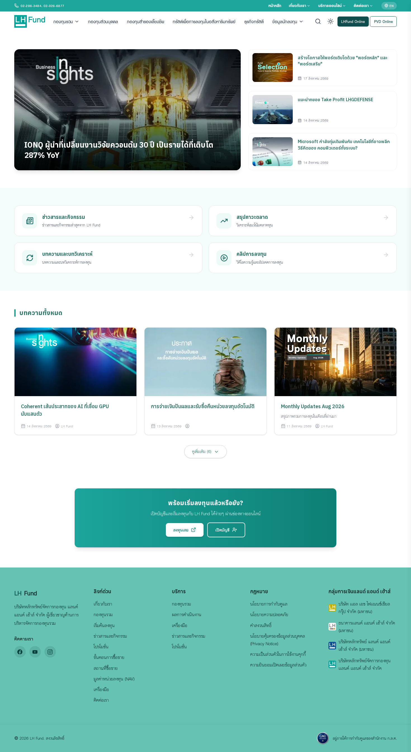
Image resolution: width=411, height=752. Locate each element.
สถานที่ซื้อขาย (106, 668)
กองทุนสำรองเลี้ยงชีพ (145, 21)
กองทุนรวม (63, 21)
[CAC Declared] (322, 738)
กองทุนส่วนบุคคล (103, 21)
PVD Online (383, 21)
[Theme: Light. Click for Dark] (330, 21)
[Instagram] (50, 652)
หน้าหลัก (274, 5)
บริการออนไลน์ (330, 5)
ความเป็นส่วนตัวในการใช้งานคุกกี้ (278, 654)
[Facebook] (20, 652)
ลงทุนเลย (180, 530)
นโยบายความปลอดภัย (269, 614)
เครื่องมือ (101, 689)
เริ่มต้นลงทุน (104, 625)
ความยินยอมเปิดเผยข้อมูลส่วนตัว (278, 664)
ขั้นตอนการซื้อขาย (109, 657)
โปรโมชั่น (101, 646)
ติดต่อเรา (361, 5)
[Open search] (318, 21)
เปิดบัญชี (222, 530)
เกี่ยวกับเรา (297, 5)
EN (391, 5)
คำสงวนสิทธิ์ (260, 625)
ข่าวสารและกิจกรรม (110, 636)
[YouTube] (35, 652)
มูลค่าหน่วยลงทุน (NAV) (114, 678)
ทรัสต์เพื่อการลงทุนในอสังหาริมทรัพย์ (204, 21)
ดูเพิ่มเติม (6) (201, 451)
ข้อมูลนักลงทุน (284, 21)
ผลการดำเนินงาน (186, 614)
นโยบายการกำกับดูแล (268, 603)
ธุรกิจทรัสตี (254, 21)
